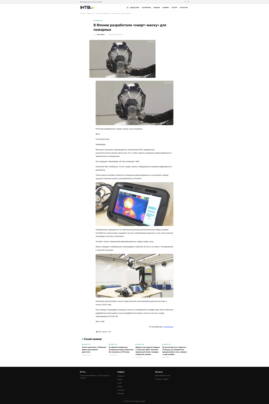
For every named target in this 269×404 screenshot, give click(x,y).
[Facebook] (185, 2)
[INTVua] (87, 7)
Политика (146, 8)
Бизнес (157, 8)
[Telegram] (188, 2)
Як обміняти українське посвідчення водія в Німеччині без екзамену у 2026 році (121, 349)
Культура (184, 8)
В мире (165, 8)
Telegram (166, 379)
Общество (134, 8)
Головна (82, 13)
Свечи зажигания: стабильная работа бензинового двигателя (94, 349)
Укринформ (168, 327)
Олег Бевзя (100, 34)
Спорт (174, 8)
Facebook (158, 379)
